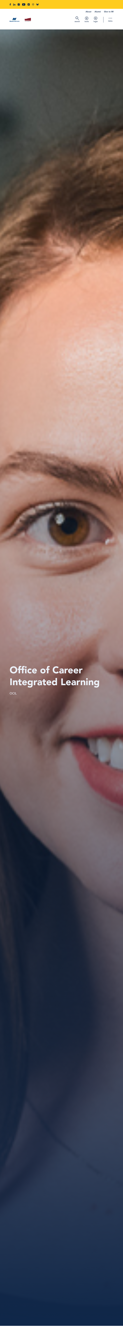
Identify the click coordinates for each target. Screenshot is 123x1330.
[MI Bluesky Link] (37, 4)
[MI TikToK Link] (29, 4)
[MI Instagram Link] (19, 4)
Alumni (97, 12)
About (88, 12)
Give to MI (108, 12)
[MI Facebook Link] (10, 4)
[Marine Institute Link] (14, 20)
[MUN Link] (28, 20)
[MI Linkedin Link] (14, 4)
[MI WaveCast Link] (33, 4)
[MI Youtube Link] (23, 4)
